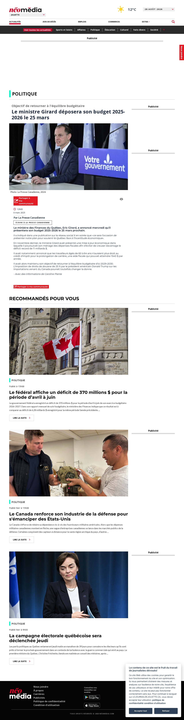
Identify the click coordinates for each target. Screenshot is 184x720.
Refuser (165, 711)
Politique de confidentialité (49, 701)
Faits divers (139, 29)
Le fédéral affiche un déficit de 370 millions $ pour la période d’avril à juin (68, 395)
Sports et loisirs (64, 29)
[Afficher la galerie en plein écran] (125, 126)
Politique (95, 29)
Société (154, 29)
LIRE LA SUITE (20, 418)
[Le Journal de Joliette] (20, 697)
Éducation (110, 29)
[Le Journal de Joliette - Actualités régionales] (25, 9)
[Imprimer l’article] (121, 199)
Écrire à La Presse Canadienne (33, 222)
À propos (38, 690)
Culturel (124, 29)
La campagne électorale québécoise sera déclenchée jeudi (55, 638)
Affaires (81, 29)
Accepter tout (140, 711)
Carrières (38, 694)
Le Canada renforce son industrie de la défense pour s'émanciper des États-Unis (68, 516)
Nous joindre (40, 686)
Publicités (39, 697)
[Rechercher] (173, 21)
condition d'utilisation (155, 703)
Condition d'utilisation (46, 705)
